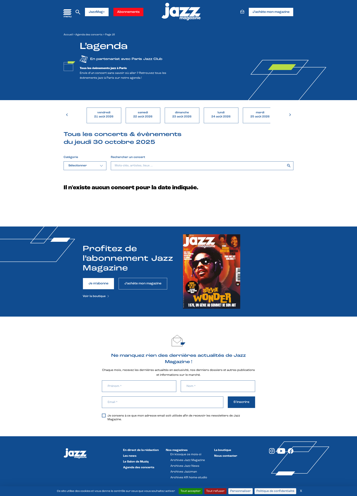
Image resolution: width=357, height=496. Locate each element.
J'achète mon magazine (271, 12)
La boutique (222, 450)
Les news (129, 455)
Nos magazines (177, 450)
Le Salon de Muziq (136, 461)
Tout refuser (215, 491)
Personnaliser (240, 491)
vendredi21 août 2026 (103, 114)
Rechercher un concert (128, 157)
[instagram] (272, 453)
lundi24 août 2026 (221, 114)
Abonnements (128, 12)
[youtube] (281, 453)
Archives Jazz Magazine (187, 460)
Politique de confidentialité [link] (275, 491)
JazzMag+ (97, 12)
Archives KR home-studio (188, 477)
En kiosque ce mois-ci (185, 454)
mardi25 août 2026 (260, 114)
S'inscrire (241, 402)
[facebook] (290, 453)
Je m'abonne (98, 283)
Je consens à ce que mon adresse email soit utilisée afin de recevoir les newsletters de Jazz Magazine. (173, 417)
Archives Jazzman (183, 471)
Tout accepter (191, 491)
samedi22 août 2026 (142, 114)
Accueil (68, 34)
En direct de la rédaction (141, 450)
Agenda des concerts (88, 34)
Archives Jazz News (184, 466)
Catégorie (71, 157)
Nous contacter (225, 455)
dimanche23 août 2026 (182, 114)
